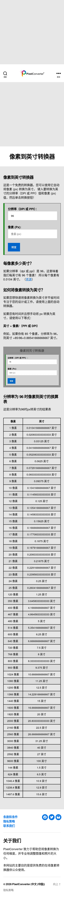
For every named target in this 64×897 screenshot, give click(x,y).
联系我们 (9, 826)
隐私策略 (9, 821)
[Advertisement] (32, 32)
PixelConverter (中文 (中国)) (28, 884)
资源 (29, 279)
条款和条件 (10, 817)
